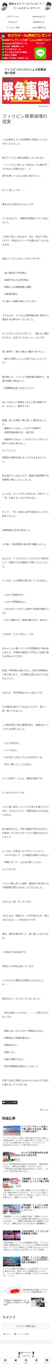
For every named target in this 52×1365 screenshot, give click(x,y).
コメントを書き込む (26, 1326)
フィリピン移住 (11, 1102)
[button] (47, 675)
